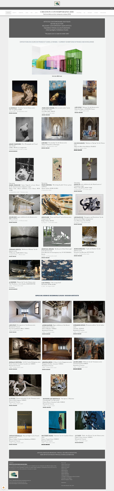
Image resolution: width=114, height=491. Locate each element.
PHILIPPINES (79, 12)
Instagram (12, 287)
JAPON (36, 12)
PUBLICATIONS (103, 12)
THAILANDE (90, 12)
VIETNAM (96, 12)
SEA (84, 12)
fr (111, 8)
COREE (27, 12)
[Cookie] (3, 487)
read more (13, 151)
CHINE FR (14, 12)
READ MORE (13, 113)
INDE (31, 12)
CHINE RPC (21, 12)
